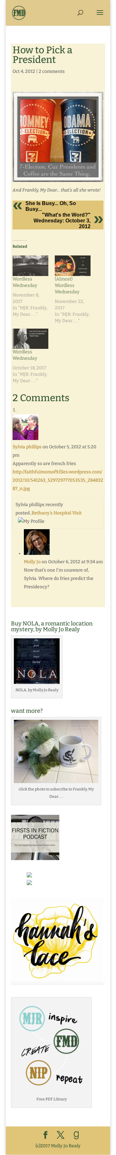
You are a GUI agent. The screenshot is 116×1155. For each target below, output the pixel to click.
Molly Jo (32, 562)
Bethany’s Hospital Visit (57, 513)
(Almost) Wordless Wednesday (67, 285)
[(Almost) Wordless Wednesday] (73, 265)
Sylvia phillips (27, 447)
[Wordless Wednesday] (30, 265)
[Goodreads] (76, 1135)
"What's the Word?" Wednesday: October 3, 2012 (62, 220)
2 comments (52, 71)
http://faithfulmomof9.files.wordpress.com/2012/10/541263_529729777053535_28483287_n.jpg (58, 480)
